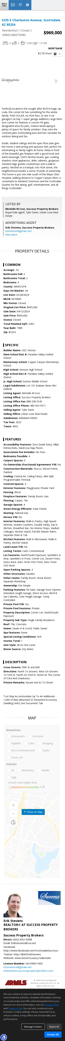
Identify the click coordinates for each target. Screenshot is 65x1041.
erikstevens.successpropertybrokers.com (28, 970)
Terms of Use (15, 1008)
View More (11, 234)
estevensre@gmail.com (18, 231)
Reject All (54, 1026)
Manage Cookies (33, 1026)
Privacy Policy (52, 1004)
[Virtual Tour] (27, 5)
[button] (4, 1037)
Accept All (53, 1034)
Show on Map (34, 812)
